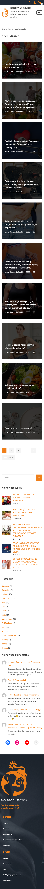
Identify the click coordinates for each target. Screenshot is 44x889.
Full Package (7, 623)
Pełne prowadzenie (9, 635)
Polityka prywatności (12, 874)
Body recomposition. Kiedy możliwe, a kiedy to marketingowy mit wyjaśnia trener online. (21, 264)
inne (3, 627)
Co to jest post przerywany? (18, 428)
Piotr (9, 680)
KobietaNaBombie (17, 71)
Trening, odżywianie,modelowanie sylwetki (11, 806)
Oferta (5, 823)
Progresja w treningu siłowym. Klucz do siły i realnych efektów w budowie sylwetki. (21, 184)
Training (5, 640)
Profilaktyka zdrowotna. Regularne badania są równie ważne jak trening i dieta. (21, 144)
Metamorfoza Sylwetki (12, 839)
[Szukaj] (30, 2)
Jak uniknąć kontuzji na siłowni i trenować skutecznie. (25, 512)
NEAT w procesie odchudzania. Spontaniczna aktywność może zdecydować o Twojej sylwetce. (20, 104)
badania (5, 594)
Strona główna (7, 29)
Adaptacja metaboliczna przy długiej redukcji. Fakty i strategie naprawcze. (21, 224)
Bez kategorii (7, 598)
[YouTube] (27, 742)
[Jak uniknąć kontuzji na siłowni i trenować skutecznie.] (6, 515)
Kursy (4, 631)
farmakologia (7, 619)
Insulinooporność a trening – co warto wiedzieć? (23, 498)
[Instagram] (17, 742)
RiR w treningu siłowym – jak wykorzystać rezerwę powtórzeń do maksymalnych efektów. (20, 304)
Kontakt (6, 845)
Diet (3, 607)
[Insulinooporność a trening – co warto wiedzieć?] (6, 500)
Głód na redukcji (19, 680)
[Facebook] (8, 742)
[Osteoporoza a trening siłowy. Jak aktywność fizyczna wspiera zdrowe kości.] (6, 564)
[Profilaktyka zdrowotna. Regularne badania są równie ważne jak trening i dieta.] (6, 548)
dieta (4, 615)
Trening (5, 648)
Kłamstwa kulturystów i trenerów (26, 695)
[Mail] (36, 742)
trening (4, 644)
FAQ (4, 869)
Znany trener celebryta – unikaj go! (28, 710)
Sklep (5, 858)
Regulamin (7, 880)
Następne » (8, 458)
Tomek (10, 724)
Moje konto (8, 863)
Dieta (4, 611)
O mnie (6, 828)
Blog (3, 602)
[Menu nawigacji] (39, 12)
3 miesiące (6, 590)
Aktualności (8, 834)
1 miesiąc (6, 586)
